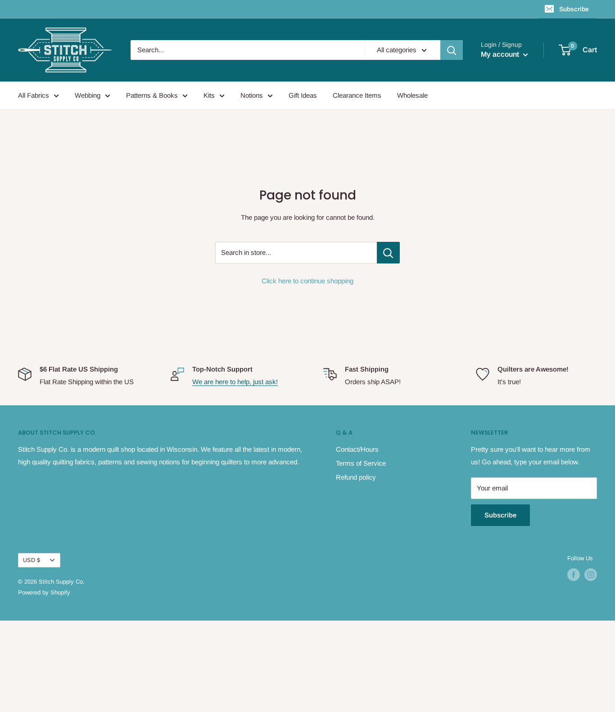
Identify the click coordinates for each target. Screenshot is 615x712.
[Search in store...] (388, 252)
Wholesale (412, 95)
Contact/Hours (357, 449)
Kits (209, 95)
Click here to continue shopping (307, 281)
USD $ (31, 560)
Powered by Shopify (44, 592)
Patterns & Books (152, 95)
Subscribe (574, 9)
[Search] (451, 50)
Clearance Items (357, 95)
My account (501, 54)
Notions (251, 95)
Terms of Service (361, 463)
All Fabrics (33, 95)
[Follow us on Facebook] (573, 574)
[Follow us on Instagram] (590, 574)
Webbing (87, 95)
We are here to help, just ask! (235, 381)
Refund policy (356, 477)
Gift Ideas (303, 95)
